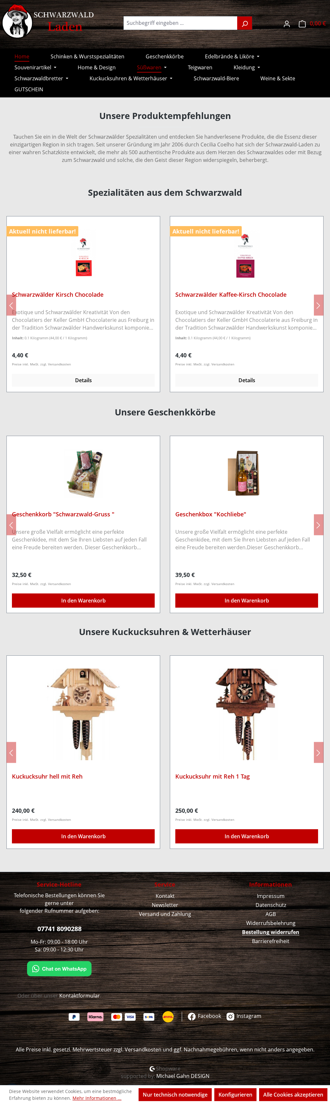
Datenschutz (271, 905)
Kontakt (165, 896)
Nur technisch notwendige (175, 1094)
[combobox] (180, 23)
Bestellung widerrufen (270, 932)
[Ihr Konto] (287, 23)
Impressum (271, 896)
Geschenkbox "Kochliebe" (210, 514)
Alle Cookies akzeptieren (293, 1094)
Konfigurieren (235, 1094)
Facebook (209, 1015)
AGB (271, 914)
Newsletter (165, 905)
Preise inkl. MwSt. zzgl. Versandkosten (41, 364)
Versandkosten (143, 1049)
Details (83, 380)
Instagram (248, 1015)
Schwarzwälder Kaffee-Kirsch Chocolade (230, 294)
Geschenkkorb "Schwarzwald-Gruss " (63, 514)
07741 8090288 (59, 928)
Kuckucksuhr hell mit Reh (47, 776)
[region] (165, 305)
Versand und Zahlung (165, 914)
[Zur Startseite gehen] (48, 22)
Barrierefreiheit (270, 941)
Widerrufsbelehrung (271, 923)
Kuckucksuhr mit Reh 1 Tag (212, 776)
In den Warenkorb (83, 600)
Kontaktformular (79, 995)
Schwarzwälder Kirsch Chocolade (57, 294)
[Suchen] (244, 23)
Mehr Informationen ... (97, 1098)
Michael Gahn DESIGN (182, 1075)
